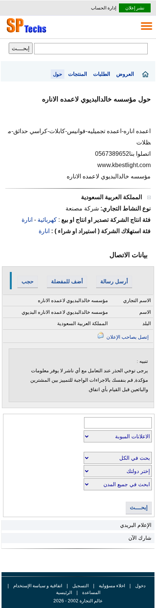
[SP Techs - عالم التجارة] (25, 32)
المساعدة (91, 592)
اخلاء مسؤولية (112, 585)
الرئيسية (64, 592)
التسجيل (80, 585)
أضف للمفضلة (67, 281)
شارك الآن (139, 538)
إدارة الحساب (103, 8)
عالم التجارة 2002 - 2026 (78, 600)
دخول (140, 585)
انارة (27, 219)
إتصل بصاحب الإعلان (127, 337)
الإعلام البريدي (135, 525)
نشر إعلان (134, 8)
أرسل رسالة (114, 281)
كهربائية (46, 219)
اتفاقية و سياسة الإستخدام (37, 585)
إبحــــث (139, 507)
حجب (28, 281)
